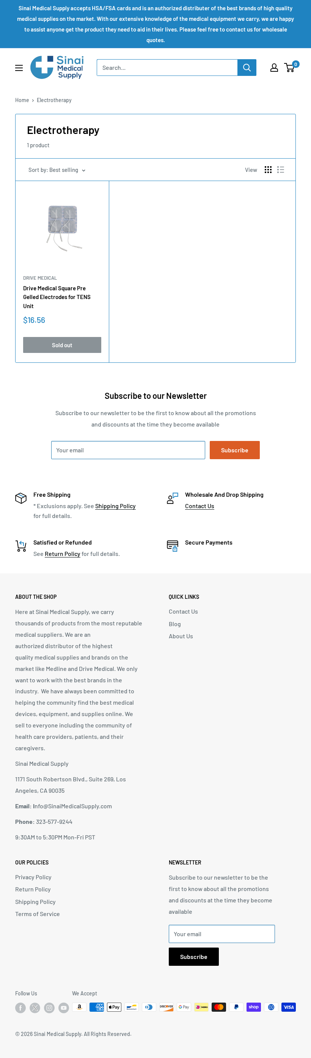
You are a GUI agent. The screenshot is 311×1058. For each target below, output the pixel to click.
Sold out (62, 345)
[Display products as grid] (268, 169)
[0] (289, 67)
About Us (181, 635)
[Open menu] (19, 68)
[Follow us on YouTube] (63, 1008)
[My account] (274, 67)
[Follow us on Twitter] (35, 1009)
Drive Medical (40, 278)
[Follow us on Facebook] (20, 1008)
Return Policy (62, 553)
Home (22, 100)
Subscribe (234, 449)
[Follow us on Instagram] (49, 1008)
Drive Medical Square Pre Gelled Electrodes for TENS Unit (57, 297)
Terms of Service (37, 913)
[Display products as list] (280, 169)
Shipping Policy (115, 505)
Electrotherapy (54, 100)
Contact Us (199, 505)
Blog (175, 623)
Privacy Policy (33, 876)
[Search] (246, 67)
